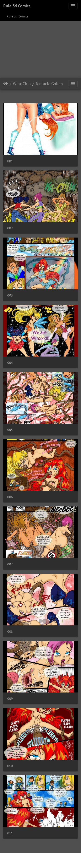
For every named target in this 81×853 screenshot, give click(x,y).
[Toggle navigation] (73, 6)
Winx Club (22, 83)
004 (10, 363)
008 (10, 632)
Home (5, 84)
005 (10, 430)
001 (10, 161)
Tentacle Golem (49, 83)
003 (10, 295)
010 (10, 766)
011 (10, 833)
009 (10, 699)
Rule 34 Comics (16, 6)
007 (10, 564)
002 (10, 228)
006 (10, 497)
